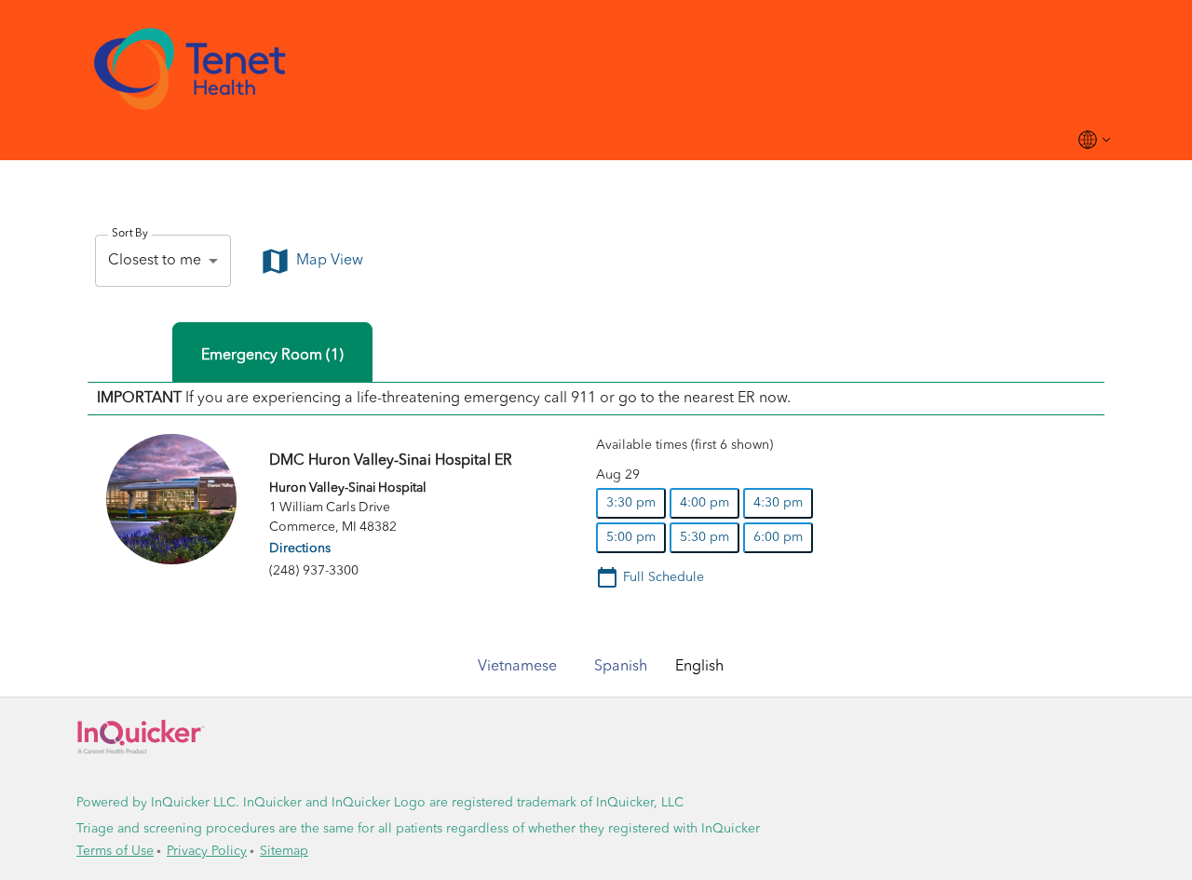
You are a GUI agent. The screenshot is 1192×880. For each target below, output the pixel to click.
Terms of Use (115, 851)
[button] (596, 69)
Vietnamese (517, 666)
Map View (329, 260)
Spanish (620, 666)
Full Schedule (663, 577)
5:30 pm (704, 537)
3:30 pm (631, 502)
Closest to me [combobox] (154, 260)
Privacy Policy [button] (207, 851)
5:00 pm (631, 537)
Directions (300, 548)
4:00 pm (704, 502)
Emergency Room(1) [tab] (272, 355)
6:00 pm (778, 537)
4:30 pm (778, 502)
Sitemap (284, 851)
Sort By (130, 233)
